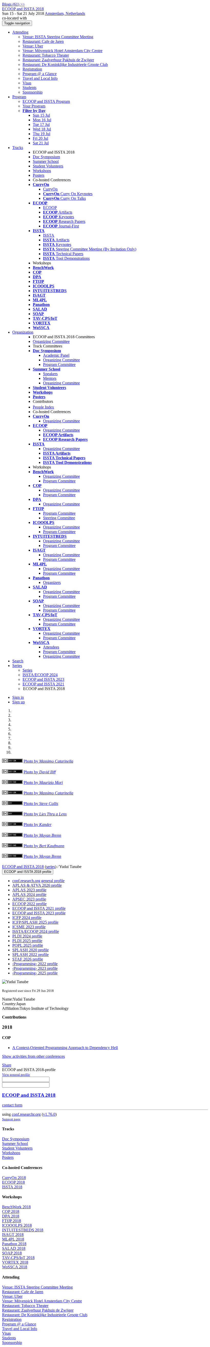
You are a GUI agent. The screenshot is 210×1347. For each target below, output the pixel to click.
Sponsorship (33, 92)
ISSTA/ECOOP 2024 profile (35, 931)
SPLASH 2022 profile (30, 954)
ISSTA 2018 (12, 1187)
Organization (22, 332)
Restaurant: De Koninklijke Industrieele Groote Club (65, 64)
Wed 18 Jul (42, 129)
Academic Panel (56, 355)
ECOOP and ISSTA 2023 (43, 679)
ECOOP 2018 (13, 1182)
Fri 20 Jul (40, 138)
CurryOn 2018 (14, 1177)
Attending (20, 32)
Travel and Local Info (40, 78)
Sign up (18, 702)
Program (19, 97)
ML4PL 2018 (13, 1239)
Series (27, 670)
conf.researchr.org (26, 1114)
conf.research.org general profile (38, 881)
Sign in (18, 697)
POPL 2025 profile (27, 945)
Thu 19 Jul (41, 134)
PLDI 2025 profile (27, 941)
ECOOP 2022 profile (29, 904)
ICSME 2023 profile (29, 927)
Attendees (51, 647)
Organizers (52, 582)
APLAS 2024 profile (29, 894)
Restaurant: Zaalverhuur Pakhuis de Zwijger (58, 60)
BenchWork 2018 (16, 1207)
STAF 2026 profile (27, 959)
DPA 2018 (10, 1216)
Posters (38, 175)
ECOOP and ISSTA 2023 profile (39, 913)
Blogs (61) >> (13, 4)
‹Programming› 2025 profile (35, 973)
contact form (12, 1105)
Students (29, 87)
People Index (43, 407)
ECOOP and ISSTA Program (46, 101)
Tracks (17, 147)
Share (6, 1065)
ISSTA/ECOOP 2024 (40, 675)
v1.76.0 (49, 1114)
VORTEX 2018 (15, 1262)
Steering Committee (59, 518)
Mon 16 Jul (42, 120)
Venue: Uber (33, 46)
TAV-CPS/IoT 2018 (18, 1257)
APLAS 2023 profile (29, 890)
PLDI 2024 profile (27, 936)
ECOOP (50, 207)
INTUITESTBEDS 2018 (22, 1230)
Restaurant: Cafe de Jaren (43, 41)
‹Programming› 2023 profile (35, 968)
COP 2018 (10, 1211)
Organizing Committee (51, 341)
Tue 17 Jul (41, 124)
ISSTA (48, 235)
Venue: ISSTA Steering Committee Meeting (58, 37)
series (50, 866)
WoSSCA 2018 (14, 1267)
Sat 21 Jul (41, 143)
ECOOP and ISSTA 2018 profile (27, 872)
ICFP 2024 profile (26, 917)
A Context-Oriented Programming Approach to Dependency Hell (65, 1047)
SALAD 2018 (13, 1248)
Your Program (34, 106)
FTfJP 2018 (11, 1221)
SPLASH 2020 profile (30, 950)
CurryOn (50, 189)
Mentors (49, 378)
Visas (27, 83)
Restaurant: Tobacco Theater (46, 55)
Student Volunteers (48, 166)
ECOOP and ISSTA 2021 (43, 684)
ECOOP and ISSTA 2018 (23, 866)
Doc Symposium (46, 157)
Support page (11, 1119)
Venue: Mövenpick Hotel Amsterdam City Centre (62, 50)
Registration (32, 69)
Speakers (50, 374)
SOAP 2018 (12, 1253)
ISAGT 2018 (13, 1234)
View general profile (16, 1074)
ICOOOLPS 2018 (17, 1225)
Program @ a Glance (40, 74)
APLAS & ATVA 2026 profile (37, 885)
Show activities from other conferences (33, 1056)
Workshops (42, 170)
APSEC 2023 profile (29, 899)
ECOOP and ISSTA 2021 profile (39, 908)
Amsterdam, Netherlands (65, 13)
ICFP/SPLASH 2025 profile (35, 922)
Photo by (48, 761)
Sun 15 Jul (41, 115)
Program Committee (59, 364)
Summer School (46, 161)
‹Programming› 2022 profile (35, 964)
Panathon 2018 (14, 1244)
